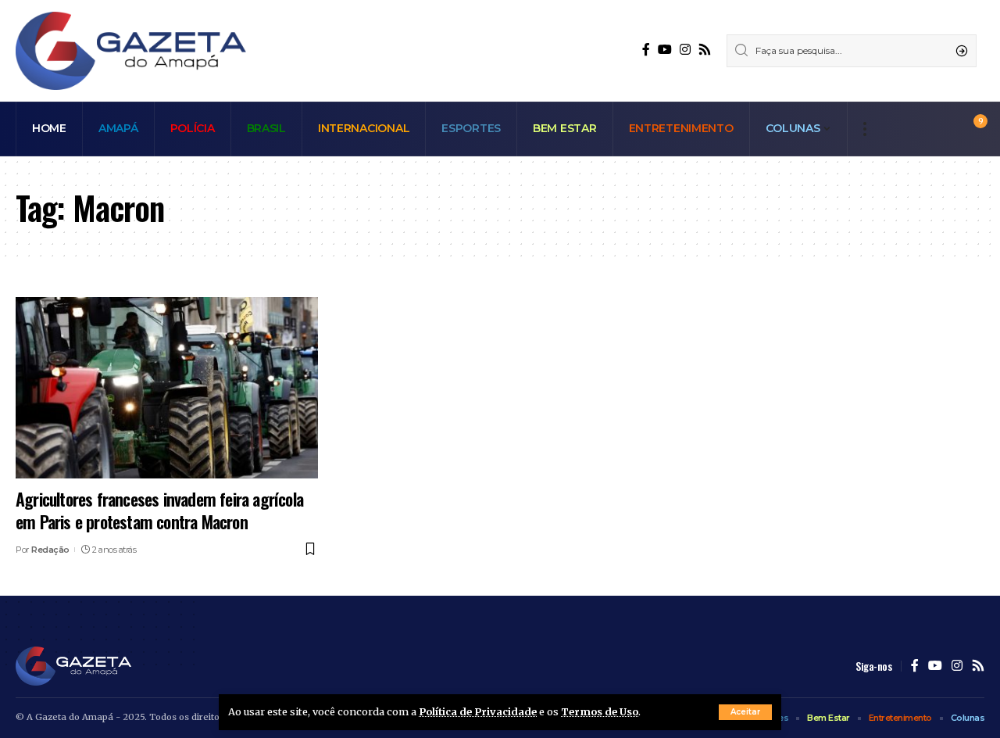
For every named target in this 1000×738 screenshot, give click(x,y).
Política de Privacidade (478, 711)
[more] (864, 129)
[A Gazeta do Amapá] (131, 51)
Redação (50, 549)
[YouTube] (665, 49)
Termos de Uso (599, 711)
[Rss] (705, 49)
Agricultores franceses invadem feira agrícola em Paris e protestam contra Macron (159, 510)
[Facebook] (646, 49)
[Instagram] (685, 49)
